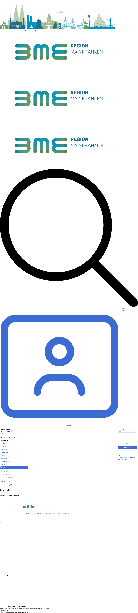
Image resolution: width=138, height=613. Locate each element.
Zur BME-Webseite (5, 429)
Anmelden (127, 447)
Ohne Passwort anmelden (127, 451)
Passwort (121, 435)
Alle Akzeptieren (24, 612)
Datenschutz (47, 513)
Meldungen (4, 458)
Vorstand (4, 449)
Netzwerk (30, 30)
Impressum (38, 513)
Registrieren (121, 455)
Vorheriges (12, 606)
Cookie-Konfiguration (63, 513)
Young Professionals (6, 471)
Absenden (2, 436)
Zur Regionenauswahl (6, 431)
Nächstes (22, 606)
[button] (69, 238)
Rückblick (4, 465)
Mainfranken (44, 30)
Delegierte (5, 452)
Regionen (36, 30)
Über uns (3, 446)
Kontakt (4, 455)
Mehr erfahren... (4, 610)
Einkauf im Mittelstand (7, 477)
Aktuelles (3, 443)
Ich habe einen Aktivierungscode (126, 457)
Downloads (4, 468)
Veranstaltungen (5, 461)
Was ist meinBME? (122, 459)
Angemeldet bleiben (124, 443)
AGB (54, 513)
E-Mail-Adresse (122, 429)
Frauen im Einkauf (6, 474)
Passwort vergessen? (123, 440)
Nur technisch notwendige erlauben (10, 612)
